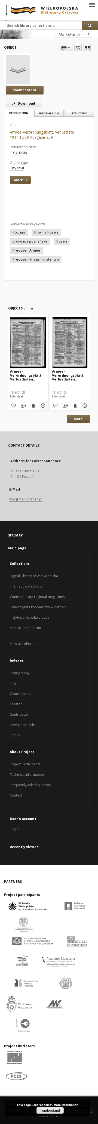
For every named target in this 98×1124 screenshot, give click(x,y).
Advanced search (69, 34)
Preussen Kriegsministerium (36, 259)
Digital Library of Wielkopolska (34, 576)
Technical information (27, 774)
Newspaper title (22, 724)
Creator (16, 704)
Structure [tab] (79, 113)
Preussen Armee (26, 250)
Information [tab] (49, 113)
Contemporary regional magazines (37, 596)
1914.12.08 (18, 153)
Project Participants (25, 764)
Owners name (21, 693)
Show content (24, 90)
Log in (14, 829)
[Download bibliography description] (23, 405)
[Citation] (87, 47)
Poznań (19, 232)
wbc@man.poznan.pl (25, 499)
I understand (50, 1110)
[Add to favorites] (78, 47)
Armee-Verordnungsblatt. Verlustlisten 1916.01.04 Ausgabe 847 (68, 375)
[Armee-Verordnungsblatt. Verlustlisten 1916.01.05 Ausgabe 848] (28, 342)
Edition (15, 735)
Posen (61, 241)
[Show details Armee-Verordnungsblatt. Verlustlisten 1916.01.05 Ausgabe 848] (42, 405)
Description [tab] (18, 113)
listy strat (17, 168)
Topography (19, 673)
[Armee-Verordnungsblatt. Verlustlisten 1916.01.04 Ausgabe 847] (70, 342)
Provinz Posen (46, 232)
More (78, 419)
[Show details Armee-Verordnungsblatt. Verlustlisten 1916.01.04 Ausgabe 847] (84, 405)
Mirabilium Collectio (25, 628)
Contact (16, 795)
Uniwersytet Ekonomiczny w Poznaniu (39, 607)
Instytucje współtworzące (29, 617)
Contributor (19, 714)
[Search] (90, 25)
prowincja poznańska (30, 241)
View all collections (24, 643)
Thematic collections (26, 586)
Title (13, 683)
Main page (17, 548)
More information (66, 1105)
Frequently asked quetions (30, 785)
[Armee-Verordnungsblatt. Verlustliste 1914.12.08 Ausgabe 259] (18, 69)
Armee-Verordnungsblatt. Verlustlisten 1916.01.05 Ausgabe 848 (26, 375)
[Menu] (92, 4)
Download (26, 103)
